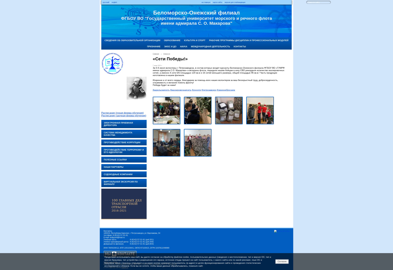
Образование (172, 40)
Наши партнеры (113, 167)
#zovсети (196, 90)
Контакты (240, 46)
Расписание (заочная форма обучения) (123, 115)
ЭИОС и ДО (170, 46)
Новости (166, 54)
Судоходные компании (118, 174)
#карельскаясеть (161, 90)
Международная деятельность (210, 46)
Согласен (282, 261)
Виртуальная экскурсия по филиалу (121, 183)
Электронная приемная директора (118, 124)
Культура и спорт (194, 40)
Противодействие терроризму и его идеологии (124, 151)
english (114, 2)
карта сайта (217, 2)
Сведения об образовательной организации (132, 40)
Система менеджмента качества (118, 133)
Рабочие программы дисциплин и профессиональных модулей (248, 40)
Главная (156, 54)
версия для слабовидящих (235, 2)
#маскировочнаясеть (180, 90)
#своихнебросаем (226, 90)
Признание (153, 46)
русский (106, 2)
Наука (183, 46)
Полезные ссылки (115, 159)
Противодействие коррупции (122, 142)
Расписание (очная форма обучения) (122, 113)
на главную (206, 2)
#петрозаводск (209, 90)
